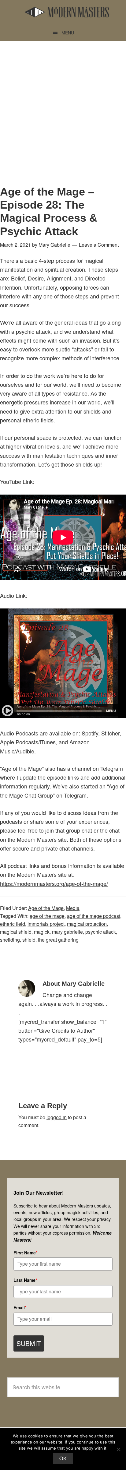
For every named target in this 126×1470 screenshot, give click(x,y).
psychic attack (100, 931)
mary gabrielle (67, 931)
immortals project (46, 923)
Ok (63, 1458)
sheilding (10, 939)
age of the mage (47, 915)
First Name (25, 1253)
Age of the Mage (46, 907)
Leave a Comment (99, 244)
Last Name (25, 1280)
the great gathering (58, 939)
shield (28, 939)
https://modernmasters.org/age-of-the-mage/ (54, 883)
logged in (56, 1117)
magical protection (87, 923)
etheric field (12, 923)
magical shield (15, 931)
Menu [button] (67, 33)
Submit (29, 1343)
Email (19, 1307)
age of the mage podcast (93, 915)
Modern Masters (66, 12)
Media (73, 907)
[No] (118, 1449)
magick (42, 931)
